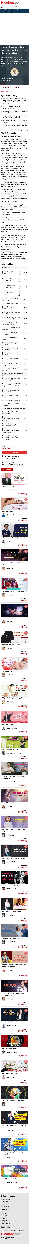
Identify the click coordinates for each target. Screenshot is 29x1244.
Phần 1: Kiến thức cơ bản (10, 268)
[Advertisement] (14, 29)
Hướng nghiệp (5, 1203)
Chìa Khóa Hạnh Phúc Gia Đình (10, 749)
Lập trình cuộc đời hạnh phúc (10, 1022)
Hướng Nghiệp (5, 1215)
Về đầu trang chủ (5, 1199)
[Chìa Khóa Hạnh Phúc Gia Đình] (14, 745)
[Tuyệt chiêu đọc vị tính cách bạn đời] (14, 934)
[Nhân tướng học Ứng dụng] (14, 1044)
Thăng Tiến (4, 1220)
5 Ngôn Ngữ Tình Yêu (8, 486)
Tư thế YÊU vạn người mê (9, 803)
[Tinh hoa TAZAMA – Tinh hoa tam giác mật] (14, 587)
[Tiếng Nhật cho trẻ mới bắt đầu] (14, 1174)
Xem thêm (3, 83)
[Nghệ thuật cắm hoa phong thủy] (14, 1069)
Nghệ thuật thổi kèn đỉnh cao (10, 618)
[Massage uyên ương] (14, 667)
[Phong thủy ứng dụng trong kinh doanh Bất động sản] (14, 1121)
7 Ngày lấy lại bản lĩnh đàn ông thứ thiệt (13, 538)
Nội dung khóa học (5, 91)
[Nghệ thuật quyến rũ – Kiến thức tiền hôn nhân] (14, 825)
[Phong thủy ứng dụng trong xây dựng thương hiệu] (14, 1148)
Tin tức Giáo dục (5, 1206)
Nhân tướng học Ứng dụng (9, 1048)
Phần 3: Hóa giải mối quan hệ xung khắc (14, 408)
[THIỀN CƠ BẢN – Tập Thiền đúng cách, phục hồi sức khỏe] (14, 989)
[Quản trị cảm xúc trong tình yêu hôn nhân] (14, 854)
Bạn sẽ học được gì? (6, 87)
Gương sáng (4, 1201)
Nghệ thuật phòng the (8, 511)
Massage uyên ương (8, 671)
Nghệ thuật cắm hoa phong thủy (11, 1073)
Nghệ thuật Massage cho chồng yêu (12, 698)
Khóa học (9, 10)
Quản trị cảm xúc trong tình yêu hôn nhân (14, 858)
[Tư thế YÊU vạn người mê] (14, 799)
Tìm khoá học (4, 1213)
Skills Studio (4, 1218)
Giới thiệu (16, 87)
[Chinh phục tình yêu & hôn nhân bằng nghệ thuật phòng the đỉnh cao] (14, 960)
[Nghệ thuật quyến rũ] (14, 720)
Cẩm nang (4, 1216)
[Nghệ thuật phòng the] (14, 507)
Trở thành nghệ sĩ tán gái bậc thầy (11, 885)
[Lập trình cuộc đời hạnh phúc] (14, 1018)
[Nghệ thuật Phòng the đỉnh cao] (14, 640)
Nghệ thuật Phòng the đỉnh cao (11, 644)
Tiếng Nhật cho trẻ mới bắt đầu (11, 1179)
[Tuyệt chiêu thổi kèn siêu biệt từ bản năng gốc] (14, 558)
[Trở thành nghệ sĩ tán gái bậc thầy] (14, 881)
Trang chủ (3, 10)
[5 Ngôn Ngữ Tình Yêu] (14, 482)
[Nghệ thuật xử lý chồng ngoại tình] (14, 907)
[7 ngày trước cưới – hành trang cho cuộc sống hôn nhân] (14, 772)
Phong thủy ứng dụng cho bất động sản (13, 1100)
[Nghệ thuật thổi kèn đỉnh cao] (14, 614)
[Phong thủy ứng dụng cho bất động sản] (14, 1096)
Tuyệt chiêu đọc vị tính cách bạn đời (12, 938)
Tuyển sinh (4, 1204)
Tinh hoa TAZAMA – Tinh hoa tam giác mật (14, 591)
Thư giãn (3, 1222)
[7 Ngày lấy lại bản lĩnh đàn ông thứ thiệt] (14, 534)
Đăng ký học (14, 452)
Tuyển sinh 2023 (5, 1223)
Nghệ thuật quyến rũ (8, 724)
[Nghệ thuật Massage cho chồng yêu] (14, 694)
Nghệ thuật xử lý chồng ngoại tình (11, 911)
